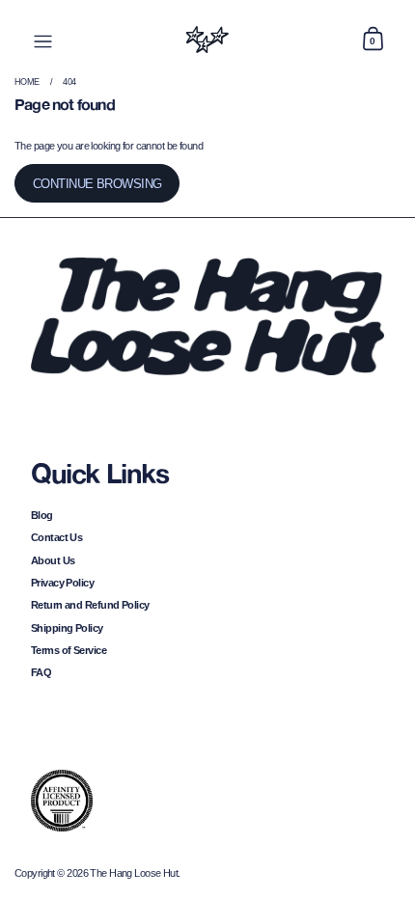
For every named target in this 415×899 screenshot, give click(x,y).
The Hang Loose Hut (134, 873)
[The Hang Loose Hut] (207, 39)
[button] (372, 39)
